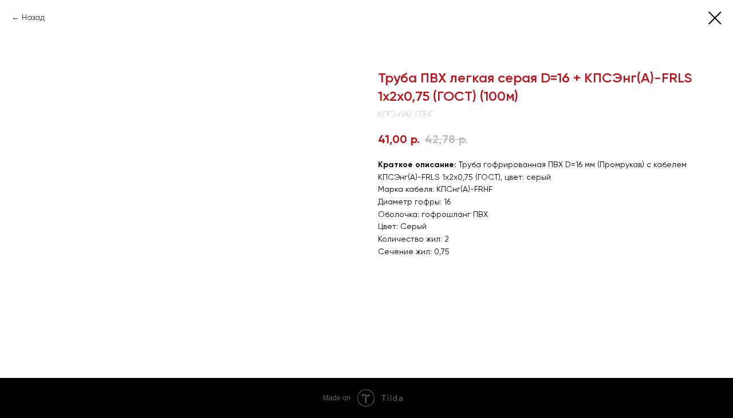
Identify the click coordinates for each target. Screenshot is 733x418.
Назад (33, 17)
